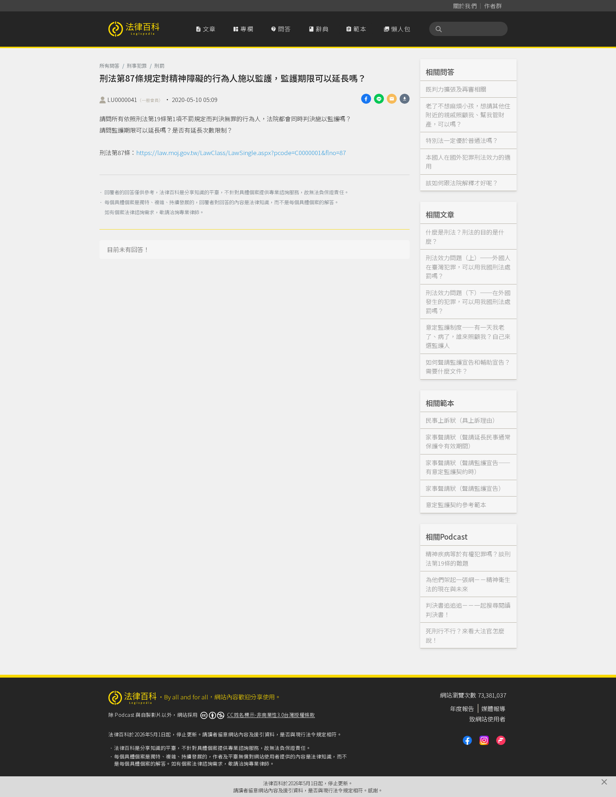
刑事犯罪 (137, 65)
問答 (281, 28)
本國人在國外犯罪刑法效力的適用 (468, 162)
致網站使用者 (487, 718)
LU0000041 (135, 99)
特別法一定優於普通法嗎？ (462, 140)
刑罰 (159, 65)
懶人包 (397, 28)
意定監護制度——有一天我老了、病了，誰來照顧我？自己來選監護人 (468, 336)
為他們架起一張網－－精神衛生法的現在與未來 (468, 584)
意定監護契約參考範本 (456, 504)
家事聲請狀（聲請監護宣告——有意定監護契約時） (468, 467)
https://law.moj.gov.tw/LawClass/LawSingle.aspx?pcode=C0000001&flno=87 (241, 152)
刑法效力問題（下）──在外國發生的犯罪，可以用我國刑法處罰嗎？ (468, 301)
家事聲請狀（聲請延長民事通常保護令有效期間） (468, 441)
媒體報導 (493, 708)
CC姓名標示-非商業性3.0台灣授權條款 (271, 714)
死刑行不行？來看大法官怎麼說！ (465, 635)
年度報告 (462, 708)
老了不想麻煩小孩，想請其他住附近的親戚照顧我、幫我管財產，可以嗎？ (468, 114)
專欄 (243, 28)
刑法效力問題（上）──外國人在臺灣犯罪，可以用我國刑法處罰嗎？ (468, 266)
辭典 (318, 28)
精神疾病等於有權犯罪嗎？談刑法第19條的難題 (468, 558)
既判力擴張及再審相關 (456, 88)
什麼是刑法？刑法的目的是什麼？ (465, 236)
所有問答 (109, 65)
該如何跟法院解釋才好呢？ (462, 182)
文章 (205, 28)
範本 (356, 28)
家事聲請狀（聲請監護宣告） (465, 488)
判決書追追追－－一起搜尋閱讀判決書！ (468, 610)
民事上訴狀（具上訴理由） (462, 420)
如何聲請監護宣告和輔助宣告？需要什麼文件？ (468, 367)
